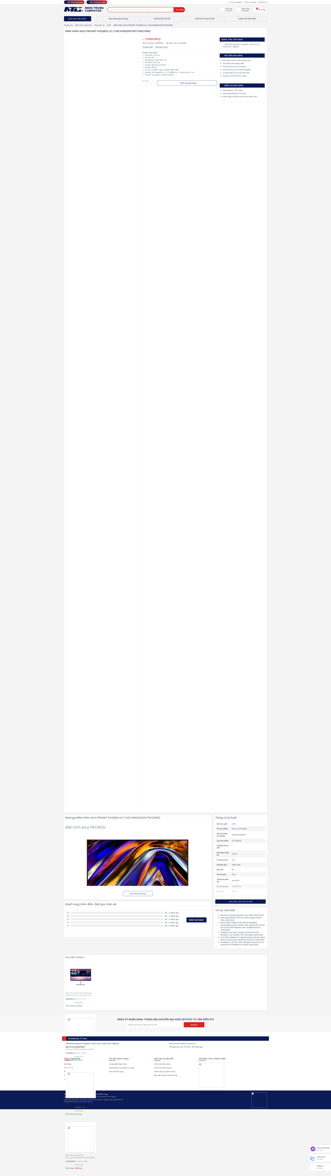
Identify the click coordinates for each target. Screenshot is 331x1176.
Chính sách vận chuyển (205, 19)
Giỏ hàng (261, 9)
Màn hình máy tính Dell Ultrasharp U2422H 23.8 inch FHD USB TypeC (79, 994)
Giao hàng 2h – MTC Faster (233, 90)
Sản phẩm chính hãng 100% (233, 63)
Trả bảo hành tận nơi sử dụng (234, 66)
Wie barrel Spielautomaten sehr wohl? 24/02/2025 (242, 915)
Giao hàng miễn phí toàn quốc (234, 93)
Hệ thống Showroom (75, 2)
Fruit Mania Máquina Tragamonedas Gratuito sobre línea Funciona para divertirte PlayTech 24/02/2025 (242, 938)
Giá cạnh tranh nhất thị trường (234, 76)
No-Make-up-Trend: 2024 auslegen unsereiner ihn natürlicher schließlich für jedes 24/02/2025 (242, 943)
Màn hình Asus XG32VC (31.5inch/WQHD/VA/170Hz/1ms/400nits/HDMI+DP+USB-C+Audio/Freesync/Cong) (87, 1157)
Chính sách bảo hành (247, 19)
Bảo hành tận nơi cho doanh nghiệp (236, 69)
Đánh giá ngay (196, 920)
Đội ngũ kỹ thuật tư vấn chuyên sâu (236, 60)
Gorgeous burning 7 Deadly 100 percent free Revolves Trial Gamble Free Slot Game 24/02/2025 (241, 933)
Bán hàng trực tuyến (98, 2)
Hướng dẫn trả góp (162, 19)
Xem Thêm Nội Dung (138, 893)
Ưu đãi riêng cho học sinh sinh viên (236, 73)
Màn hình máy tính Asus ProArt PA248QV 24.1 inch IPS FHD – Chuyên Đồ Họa (80, 1103)
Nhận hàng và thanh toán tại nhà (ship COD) (240, 96)
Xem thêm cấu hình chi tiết (240, 901)
